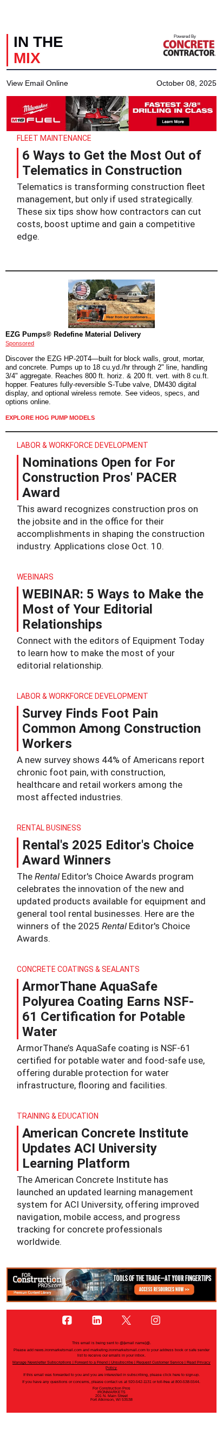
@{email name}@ (135, 1343)
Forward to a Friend (91, 1362)
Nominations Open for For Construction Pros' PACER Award (99, 477)
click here (171, 1375)
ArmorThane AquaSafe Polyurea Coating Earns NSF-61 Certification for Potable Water (108, 1009)
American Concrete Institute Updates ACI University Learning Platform (105, 1148)
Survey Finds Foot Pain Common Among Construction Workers (111, 728)
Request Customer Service (159, 1362)
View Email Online (37, 83)
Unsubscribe (122, 1362)
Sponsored (19, 343)
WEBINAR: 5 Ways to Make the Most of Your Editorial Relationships (113, 609)
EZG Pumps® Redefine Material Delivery (73, 334)
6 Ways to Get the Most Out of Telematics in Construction (111, 163)
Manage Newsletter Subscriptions (41, 1362)
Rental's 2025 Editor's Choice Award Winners (108, 852)
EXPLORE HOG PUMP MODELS (50, 417)
